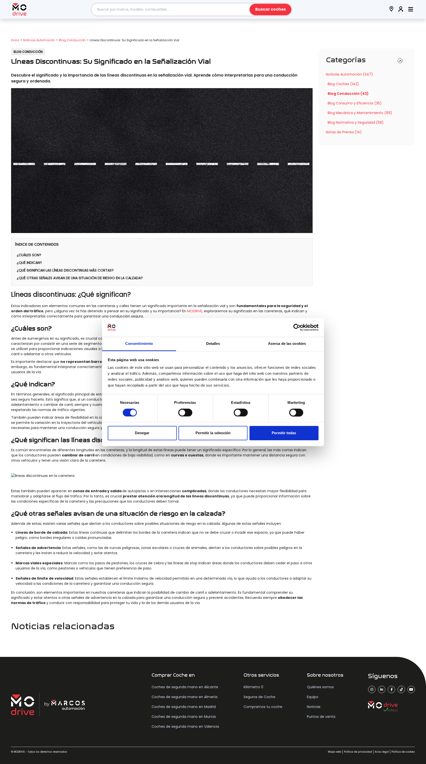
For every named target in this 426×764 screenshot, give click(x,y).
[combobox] (191, 9)
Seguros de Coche (259, 696)
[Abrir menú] (410, 9)
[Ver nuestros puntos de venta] (391, 9)
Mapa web (334, 752)
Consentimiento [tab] (139, 344)
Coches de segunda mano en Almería (184, 696)
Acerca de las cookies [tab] (287, 344)
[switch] (185, 412)
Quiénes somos (320, 687)
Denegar (142, 433)
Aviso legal (382, 752)
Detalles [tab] (213, 344)
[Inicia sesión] (400, 9)
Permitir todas (284, 433)
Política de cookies (403, 752)
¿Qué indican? (30, 262)
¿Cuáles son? (29, 255)
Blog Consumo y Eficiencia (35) (355, 103)
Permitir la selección (213, 433)
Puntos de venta (321, 716)
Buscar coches (270, 9)
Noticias (313, 706)
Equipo (312, 696)
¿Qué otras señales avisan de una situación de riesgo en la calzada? (80, 277)
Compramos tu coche (263, 706)
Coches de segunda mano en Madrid (184, 706)
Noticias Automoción (39, 40)
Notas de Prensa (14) (344, 132)
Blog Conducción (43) (348, 93)
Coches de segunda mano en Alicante (185, 687)
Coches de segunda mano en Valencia (185, 726)
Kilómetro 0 (253, 687)
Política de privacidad (358, 752)
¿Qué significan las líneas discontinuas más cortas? (66, 270)
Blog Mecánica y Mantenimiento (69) (360, 112)
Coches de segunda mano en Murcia (184, 716)
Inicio (15, 40)
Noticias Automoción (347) (349, 74)
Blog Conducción (72, 40)
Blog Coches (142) (343, 83)
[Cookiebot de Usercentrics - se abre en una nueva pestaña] (297, 327)
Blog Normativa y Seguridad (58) (356, 122)
